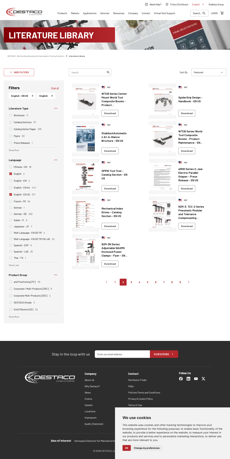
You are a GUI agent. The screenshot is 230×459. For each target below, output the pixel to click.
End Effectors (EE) (26, 309)
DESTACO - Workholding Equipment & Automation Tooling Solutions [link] (36, 56)
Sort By (183, 72)
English (19, 173)
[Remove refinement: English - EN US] (32, 96)
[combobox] (208, 72)
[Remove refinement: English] (52, 96)
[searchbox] (90, 72)
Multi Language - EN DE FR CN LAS (34, 238)
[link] (153, 4)
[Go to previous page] (106, 282)
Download (110, 113)
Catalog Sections (25, 122)
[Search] (108, 72)
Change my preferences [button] (147, 448)
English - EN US (24, 194)
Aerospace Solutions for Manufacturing (95, 440)
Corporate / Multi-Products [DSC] (33, 288)
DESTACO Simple (24, 302)
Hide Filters (21, 72)
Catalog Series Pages (27, 128)
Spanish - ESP (23, 245)
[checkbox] (10, 115)
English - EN (22, 180)
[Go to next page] (189, 282)
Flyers (19, 135)
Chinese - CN (22, 166)
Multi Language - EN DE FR (29, 232)
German (19, 207)
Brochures (21, 115)
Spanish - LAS (23, 251)
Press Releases (23, 142)
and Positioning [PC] (27, 281)
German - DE (23, 213)
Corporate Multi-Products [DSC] (32, 295)
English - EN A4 (25, 187)
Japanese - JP (23, 226)
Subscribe (161, 354)
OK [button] (126, 448)
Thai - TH (20, 257)
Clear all (55, 87)
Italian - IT (20, 220)
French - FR (22, 201)
